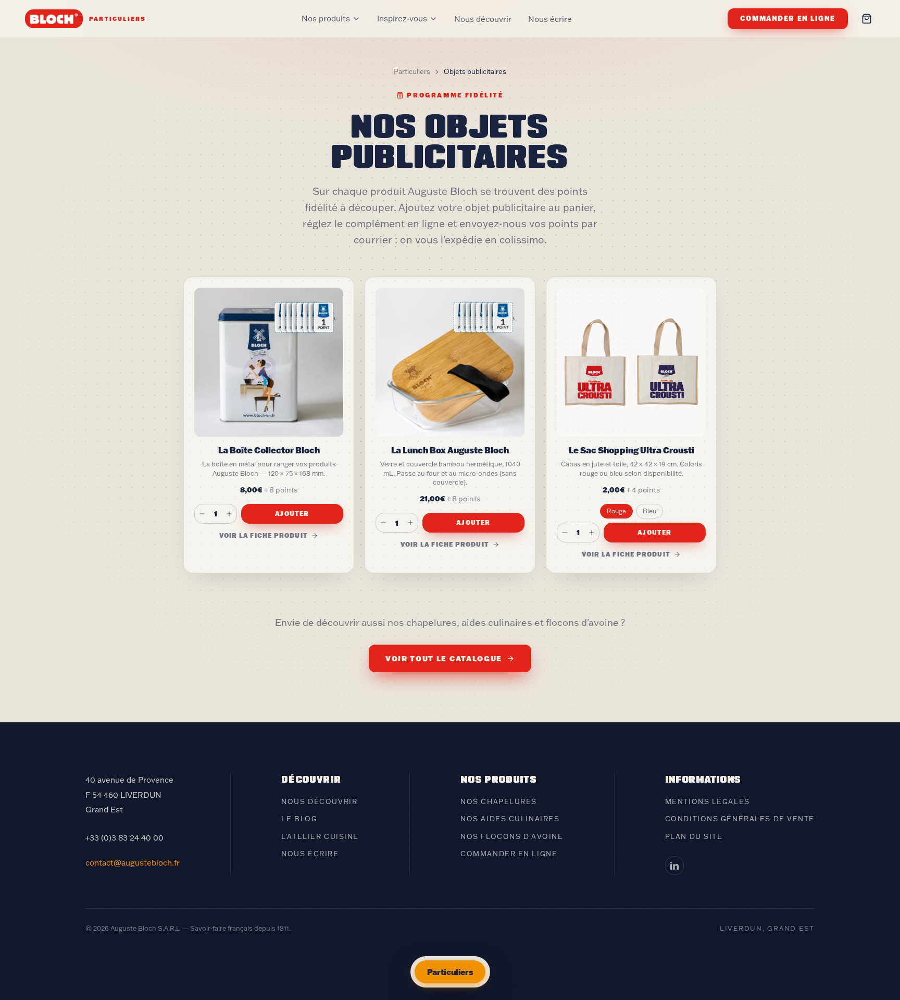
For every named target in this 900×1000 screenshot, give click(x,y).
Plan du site (694, 836)
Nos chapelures (498, 801)
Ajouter (292, 513)
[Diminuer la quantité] (202, 513)
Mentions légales (707, 801)
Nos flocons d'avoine (511, 836)
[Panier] (866, 18)
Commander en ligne (787, 18)
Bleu (649, 511)
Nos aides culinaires (509, 818)
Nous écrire (550, 19)
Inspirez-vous (402, 18)
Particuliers (412, 71)
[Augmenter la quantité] (229, 513)
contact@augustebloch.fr (132, 863)
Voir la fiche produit (263, 535)
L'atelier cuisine (320, 836)
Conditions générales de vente (740, 818)
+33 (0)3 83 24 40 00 (124, 838)
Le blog (299, 818)
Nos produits (326, 18)
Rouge (616, 511)
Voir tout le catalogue (443, 658)
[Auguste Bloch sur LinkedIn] (674, 865)
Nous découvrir (482, 19)
